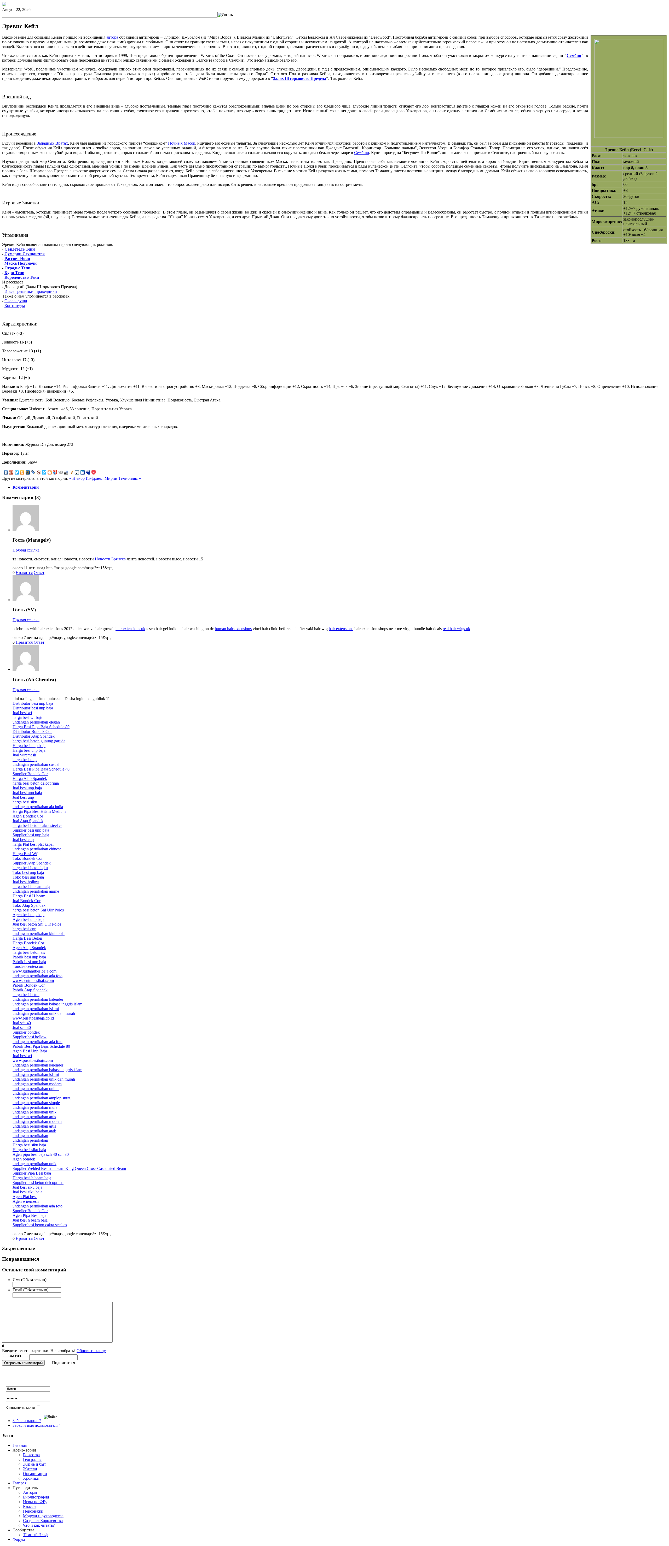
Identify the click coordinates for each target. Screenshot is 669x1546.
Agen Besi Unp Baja (30, 1051)
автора (112, 37)
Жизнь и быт (34, 1464)
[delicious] (66, 472)
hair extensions (341, 628)
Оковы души (15, 301)
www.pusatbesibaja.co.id (33, 1018)
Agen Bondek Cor (28, 816)
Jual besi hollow (26, 882)
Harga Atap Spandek (30, 778)
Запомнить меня (20, 1407)
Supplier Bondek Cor (30, 774)
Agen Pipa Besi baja (29, 1215)
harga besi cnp (24, 929)
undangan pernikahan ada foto (37, 976)
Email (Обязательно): (31, 1290)
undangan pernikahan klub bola (39, 933)
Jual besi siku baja (27, 1187)
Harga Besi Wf (25, 853)
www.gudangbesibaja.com (34, 971)
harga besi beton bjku (30, 868)
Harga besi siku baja (29, 1145)
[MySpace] (88, 472)
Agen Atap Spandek (29, 947)
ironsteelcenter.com (28, 966)
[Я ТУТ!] (55, 472)
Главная (20, 1445)
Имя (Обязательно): (30, 1279)
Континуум (14, 305)
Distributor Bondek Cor (32, 731)
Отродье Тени (17, 268)
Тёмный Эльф (35, 1534)
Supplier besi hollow (30, 1037)
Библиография (36, 1497)
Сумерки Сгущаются (24, 254)
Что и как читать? (39, 1525)
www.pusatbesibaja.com (33, 1060)
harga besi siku (25, 802)
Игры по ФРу (35, 1502)
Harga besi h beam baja (32, 1178)
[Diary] (39, 472)
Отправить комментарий (23, 1363)
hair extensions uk (130, 628)
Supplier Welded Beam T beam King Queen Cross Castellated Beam (69, 1168)
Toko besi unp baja (28, 872)
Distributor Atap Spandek (34, 736)
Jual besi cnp (23, 839)
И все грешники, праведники (30, 291)
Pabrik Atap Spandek (30, 990)
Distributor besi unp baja (33, 703)
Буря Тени (14, 272)
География (32, 1459)
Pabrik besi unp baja (29, 957)
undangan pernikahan (30, 1093)
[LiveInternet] (77, 472)
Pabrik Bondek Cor (29, 985)
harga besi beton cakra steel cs (37, 825)
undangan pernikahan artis (34, 1117)
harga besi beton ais (29, 952)
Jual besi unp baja (27, 788)
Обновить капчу (91, 1350)
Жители (30, 1469)
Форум (19, 1539)
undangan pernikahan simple (36, 1102)
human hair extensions (233, 628)
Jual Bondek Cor (27, 900)
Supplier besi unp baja (31, 830)
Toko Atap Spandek (29, 905)
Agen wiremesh (26, 1201)
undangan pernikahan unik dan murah (44, 1013)
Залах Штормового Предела (299, 78)
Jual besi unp (23, 797)
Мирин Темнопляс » (123, 478)
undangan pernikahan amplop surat (41, 1098)
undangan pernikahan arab (34, 1131)
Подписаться (63, 1362)
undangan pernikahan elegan (36, 722)
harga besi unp (25, 759)
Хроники (31, 1478)
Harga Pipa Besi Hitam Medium (39, 811)
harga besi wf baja (28, 717)
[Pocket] (93, 472)
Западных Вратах (52, 143)
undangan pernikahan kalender (38, 999)
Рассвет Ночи (17, 258)
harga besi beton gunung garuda (39, 741)
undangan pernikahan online (36, 1088)
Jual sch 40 (22, 1023)
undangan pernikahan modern (37, 1084)
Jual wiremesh (24, 755)
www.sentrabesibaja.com (33, 980)
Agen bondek (24, 1159)
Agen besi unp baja (28, 915)
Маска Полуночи (20, 263)
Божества (31, 1455)
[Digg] (61, 472)
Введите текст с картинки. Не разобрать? (54, 1350)
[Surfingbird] (44, 472)
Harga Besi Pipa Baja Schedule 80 (41, 727)
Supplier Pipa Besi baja (32, 1173)
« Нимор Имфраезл (87, 478)
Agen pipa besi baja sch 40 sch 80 (41, 1154)
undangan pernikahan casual (36, 764)
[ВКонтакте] (6, 472)
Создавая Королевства (43, 1520)
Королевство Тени (21, 277)
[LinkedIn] (82, 472)
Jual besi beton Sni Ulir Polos (37, 924)
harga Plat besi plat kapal (33, 844)
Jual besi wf (22, 712)
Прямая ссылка (26, 550)
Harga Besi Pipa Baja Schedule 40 (41, 769)
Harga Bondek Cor (28, 943)
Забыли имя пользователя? (36, 1425)
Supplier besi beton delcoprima (38, 1182)
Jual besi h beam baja (30, 1220)
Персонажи (33, 1511)
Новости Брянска (110, 559)
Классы (29, 1506)
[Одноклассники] (22, 472)
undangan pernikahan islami (36, 1008)
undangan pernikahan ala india (38, 806)
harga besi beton (26, 994)
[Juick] (71, 472)
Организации (35, 1473)
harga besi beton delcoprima (36, 783)
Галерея (19, 1483)
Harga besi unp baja (29, 745)
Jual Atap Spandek (28, 821)
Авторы (30, 1492)
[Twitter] (17, 472)
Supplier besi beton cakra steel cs (40, 1225)
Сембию (361, 152)
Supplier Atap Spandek (32, 863)
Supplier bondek (26, 1032)
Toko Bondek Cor (28, 858)
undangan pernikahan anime (36, 891)
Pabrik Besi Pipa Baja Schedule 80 (41, 1046)
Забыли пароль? (27, 1420)
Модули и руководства (43, 1516)
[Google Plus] (11, 472)
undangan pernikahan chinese (37, 849)
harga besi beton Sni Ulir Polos (38, 910)
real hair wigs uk (456, 628)
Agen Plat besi (25, 1196)
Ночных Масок (181, 143)
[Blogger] (50, 472)
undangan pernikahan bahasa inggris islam (47, 1004)
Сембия (574, 55)
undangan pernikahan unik (34, 1112)
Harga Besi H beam (29, 896)
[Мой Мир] (28, 472)
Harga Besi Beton (27, 938)
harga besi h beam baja (31, 886)
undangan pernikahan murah (36, 1107)
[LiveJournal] (33, 472)
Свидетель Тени (19, 249)
